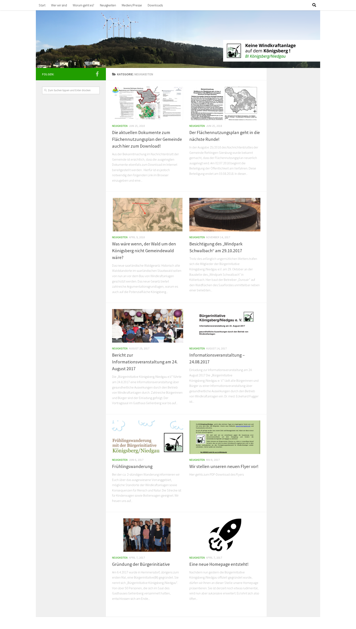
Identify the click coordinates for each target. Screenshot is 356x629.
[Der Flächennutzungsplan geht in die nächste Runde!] (224, 103)
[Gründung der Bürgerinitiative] (147, 535)
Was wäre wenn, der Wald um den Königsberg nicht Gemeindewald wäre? (144, 250)
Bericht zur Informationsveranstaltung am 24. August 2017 (145, 361)
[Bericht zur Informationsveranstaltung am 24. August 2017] (147, 326)
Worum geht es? (83, 5)
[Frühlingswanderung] (147, 437)
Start (42, 5)
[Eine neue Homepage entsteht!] (224, 535)
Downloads (155, 5)
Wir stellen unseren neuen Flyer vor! (224, 466)
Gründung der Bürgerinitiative (141, 564)
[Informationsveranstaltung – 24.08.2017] (224, 326)
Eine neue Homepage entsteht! (219, 564)
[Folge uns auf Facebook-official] (97, 73)
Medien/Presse (132, 5)
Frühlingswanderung (132, 466)
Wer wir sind (59, 5)
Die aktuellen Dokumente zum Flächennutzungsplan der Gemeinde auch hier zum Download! (147, 139)
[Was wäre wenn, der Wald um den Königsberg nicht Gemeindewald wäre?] (147, 214)
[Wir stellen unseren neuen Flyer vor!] (224, 437)
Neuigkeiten (108, 5)
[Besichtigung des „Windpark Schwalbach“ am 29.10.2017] (224, 214)
